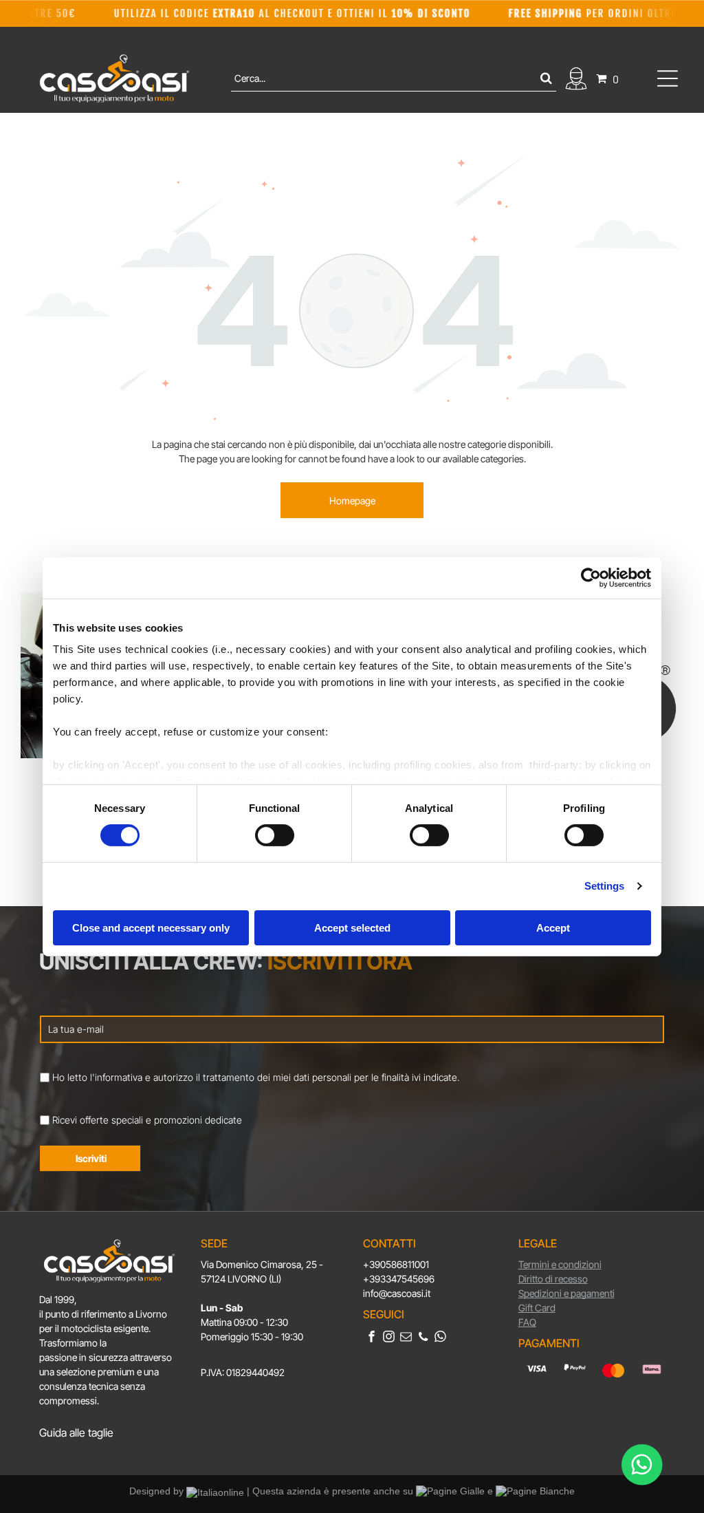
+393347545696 (398, 1279)
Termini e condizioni (560, 1264)
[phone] (423, 1338)
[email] (406, 1338)
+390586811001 (396, 1264)
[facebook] (371, 1338)
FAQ (527, 1322)
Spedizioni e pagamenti (566, 1293)
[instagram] (388, 1338)
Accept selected (352, 928)
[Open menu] (667, 78)
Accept (553, 928)
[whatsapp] (440, 1338)
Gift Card (537, 1307)
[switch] (274, 835)
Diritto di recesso (553, 1279)
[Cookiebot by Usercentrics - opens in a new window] (591, 577)
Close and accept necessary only (151, 928)
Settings (604, 886)
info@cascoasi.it (396, 1293)
